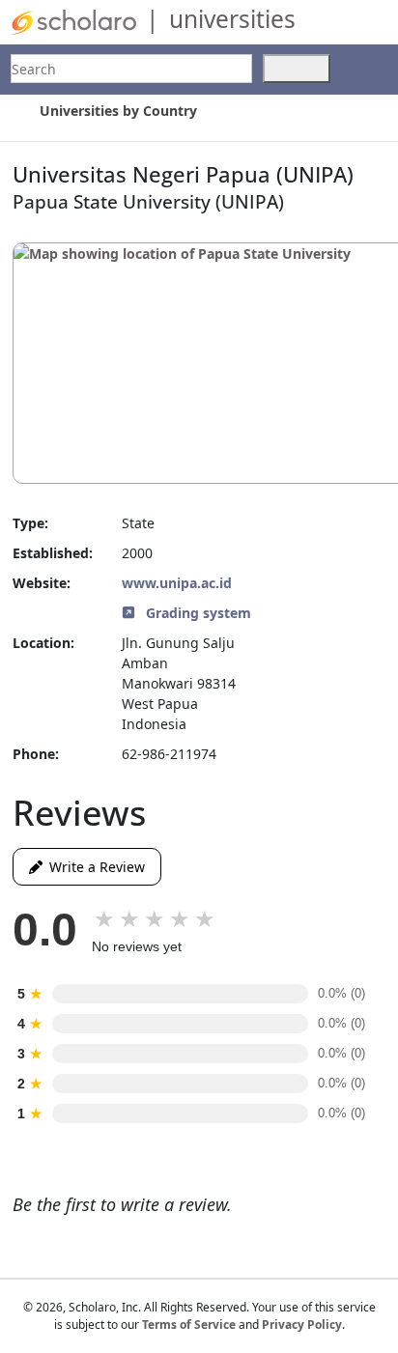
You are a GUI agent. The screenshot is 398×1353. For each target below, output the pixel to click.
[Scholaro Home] (73, 21)
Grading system (196, 613)
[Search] (296, 68)
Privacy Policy (302, 1324)
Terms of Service (189, 1324)
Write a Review (94, 867)
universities (232, 19)
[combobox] (131, 68)
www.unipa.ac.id (177, 583)
